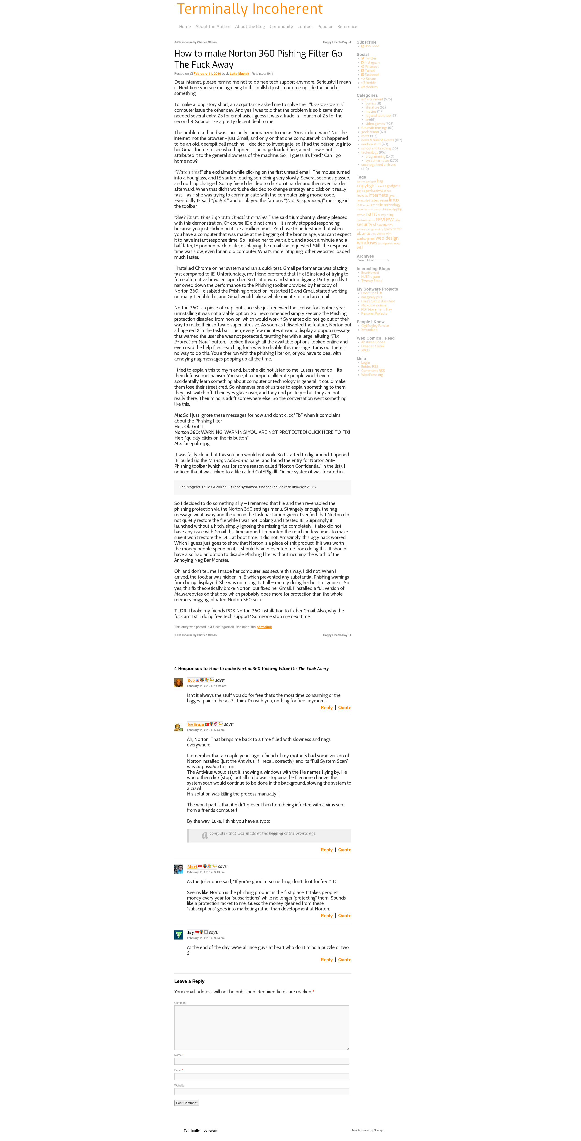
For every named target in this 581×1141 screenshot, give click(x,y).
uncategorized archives (378, 165)
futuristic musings (374, 128)
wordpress (385, 243)
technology (369, 152)
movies (371, 111)
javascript (363, 200)
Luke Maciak (239, 73)
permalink (264, 626)
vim (388, 233)
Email (178, 1070)
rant (371, 213)
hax (389, 190)
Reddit (370, 83)
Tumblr (369, 71)
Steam (370, 79)
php (399, 209)
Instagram (372, 62)
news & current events (377, 140)
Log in (365, 362)
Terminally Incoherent (250, 9)
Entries (369, 367)
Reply (327, 707)
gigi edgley (364, 190)
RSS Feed (371, 46)
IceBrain (195, 724)
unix (373, 234)
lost (359, 205)
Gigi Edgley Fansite (375, 326)
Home (185, 26)
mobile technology (386, 205)
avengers (370, 181)
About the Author (213, 26)
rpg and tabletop (378, 116)
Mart (192, 866)
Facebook (371, 75)
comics (371, 103)
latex (375, 200)
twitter (396, 229)
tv (367, 120)
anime (361, 181)
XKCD (365, 350)
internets (378, 195)
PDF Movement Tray (376, 309)
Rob (191, 680)
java (392, 196)
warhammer (366, 238)
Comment (180, 1002)
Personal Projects (374, 313)
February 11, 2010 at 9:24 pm (206, 938)
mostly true (365, 209)
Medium (371, 87)
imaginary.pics (371, 297)
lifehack (383, 200)
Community (281, 26)
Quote (344, 707)
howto (362, 195)
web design (387, 238)
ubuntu (363, 233)
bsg (380, 181)
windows (367, 242)
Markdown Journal (374, 305)
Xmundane (369, 330)
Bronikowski (370, 273)
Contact (305, 26)
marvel (367, 205)
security (364, 224)
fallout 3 (381, 186)
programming (375, 156)
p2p (393, 209)
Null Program (370, 277)
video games (375, 124)
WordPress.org (372, 375)
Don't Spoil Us (371, 293)
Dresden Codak (372, 346)
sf (374, 224)
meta (365, 136)
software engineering (370, 229)
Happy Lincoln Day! (336, 42)
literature (372, 107)
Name (179, 1055)
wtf (360, 247)
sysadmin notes (377, 161)
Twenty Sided (371, 281)
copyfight (366, 185)
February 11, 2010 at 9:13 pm (206, 872)
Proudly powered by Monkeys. (368, 1130)
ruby (397, 220)
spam (388, 229)
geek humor (370, 132)
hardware (378, 190)
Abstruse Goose (373, 342)
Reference (347, 26)
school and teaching (376, 148)
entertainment (372, 99)
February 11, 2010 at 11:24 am (206, 686)
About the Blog (250, 26)
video (381, 233)
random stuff (371, 144)
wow (397, 243)
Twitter (370, 58)
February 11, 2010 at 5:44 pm (206, 730)
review (384, 219)
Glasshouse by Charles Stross (197, 42)
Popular (325, 26)
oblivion (386, 209)
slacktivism (385, 225)
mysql (377, 209)
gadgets (393, 186)
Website (179, 1085)
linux (394, 199)
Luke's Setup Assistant (378, 301)
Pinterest (371, 67)
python (361, 214)
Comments (373, 371)
